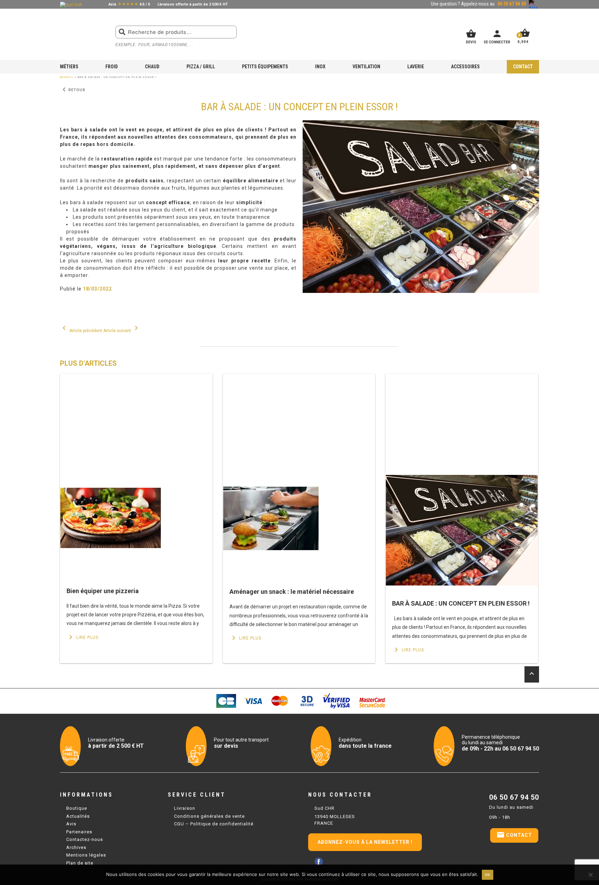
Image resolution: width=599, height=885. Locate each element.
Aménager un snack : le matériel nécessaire (291, 591)
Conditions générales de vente (209, 816)
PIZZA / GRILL (200, 66)
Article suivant (121, 330)
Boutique (76, 808)
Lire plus (82, 637)
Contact (523, 66)
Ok (487, 875)
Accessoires (465, 66)
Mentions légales (86, 855)
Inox (320, 66)
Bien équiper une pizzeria (103, 591)
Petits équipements (265, 66)
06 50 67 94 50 (514, 797)
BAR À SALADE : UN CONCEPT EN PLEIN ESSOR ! (461, 603)
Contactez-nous (84, 839)
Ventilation (366, 66)
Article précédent (81, 330)
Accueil (66, 77)
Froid (111, 66)
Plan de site (79, 863)
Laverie (415, 66)
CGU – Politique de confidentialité (213, 823)
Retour (72, 90)
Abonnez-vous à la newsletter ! (365, 842)
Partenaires (79, 831)
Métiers (69, 66)
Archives (76, 847)
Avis (71, 823)
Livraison (184, 808)
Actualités (78, 816)
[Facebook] (318, 861)
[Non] (590, 874)
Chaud (152, 66)
